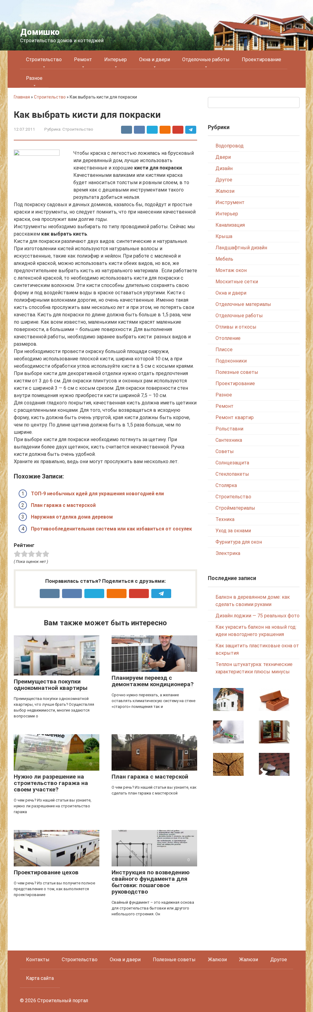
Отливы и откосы (235, 327)
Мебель (224, 259)
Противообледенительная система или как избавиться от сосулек (111, 529)
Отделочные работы (206, 59)
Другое (223, 180)
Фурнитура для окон (238, 542)
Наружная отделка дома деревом (72, 517)
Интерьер (115, 59)
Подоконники (231, 361)
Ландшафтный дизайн (241, 248)
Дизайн (224, 168)
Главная (22, 97)
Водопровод (229, 146)
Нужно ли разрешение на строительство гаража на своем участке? (51, 783)
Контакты (38, 959)
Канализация (230, 225)
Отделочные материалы (243, 304)
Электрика (227, 553)
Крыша (223, 236)
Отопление (228, 338)
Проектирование (261, 59)
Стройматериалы (235, 508)
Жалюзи (224, 191)
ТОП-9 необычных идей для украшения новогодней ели (97, 494)
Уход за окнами (233, 531)
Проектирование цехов (46, 872)
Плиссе (224, 349)
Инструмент (230, 202)
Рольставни (229, 429)
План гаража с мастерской (63, 505)
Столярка (226, 485)
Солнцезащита (232, 463)
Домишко (40, 32)
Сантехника (228, 440)
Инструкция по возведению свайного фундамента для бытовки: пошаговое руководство (151, 882)
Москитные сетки (236, 282)
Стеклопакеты (232, 474)
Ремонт (83, 59)
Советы (224, 451)
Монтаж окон (231, 270)
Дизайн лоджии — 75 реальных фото (257, 616)
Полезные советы (236, 372)
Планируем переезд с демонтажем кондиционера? (152, 681)
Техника (224, 519)
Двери (223, 157)
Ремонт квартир (234, 417)
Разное (34, 78)
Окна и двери (154, 59)
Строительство (44, 59)
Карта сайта (40, 978)
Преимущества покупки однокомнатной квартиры (50, 684)
